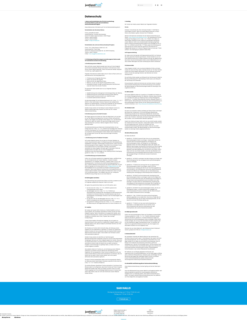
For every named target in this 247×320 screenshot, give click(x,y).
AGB (150, 310)
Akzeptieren (6, 317)
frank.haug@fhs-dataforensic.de (97, 54)
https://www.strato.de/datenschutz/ (138, 37)
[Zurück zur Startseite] (94, 5)
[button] (161, 5)
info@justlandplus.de (94, 40)
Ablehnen (17, 317)
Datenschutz (150, 311)
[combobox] (144, 5)
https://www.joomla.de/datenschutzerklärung (149, 104)
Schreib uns (124, 299)
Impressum (123, 319)
